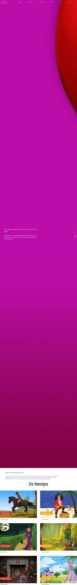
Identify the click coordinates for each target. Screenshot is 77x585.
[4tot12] (6, 2)
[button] (75, 231)
